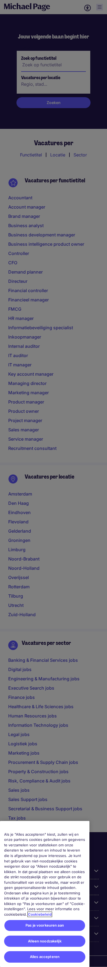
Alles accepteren (45, 956)
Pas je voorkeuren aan (45, 925)
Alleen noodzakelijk (44, 941)
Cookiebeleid (40, 914)
